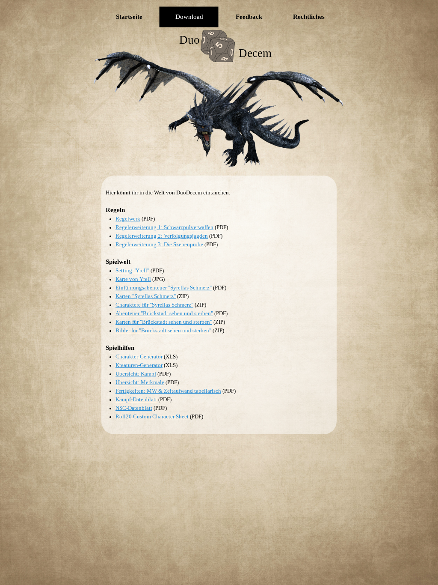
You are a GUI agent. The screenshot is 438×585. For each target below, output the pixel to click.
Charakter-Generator (139, 356)
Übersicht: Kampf (135, 373)
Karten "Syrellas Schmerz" (145, 296)
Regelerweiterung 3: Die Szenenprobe (159, 244)
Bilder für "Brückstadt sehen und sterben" (163, 330)
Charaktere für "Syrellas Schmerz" (154, 304)
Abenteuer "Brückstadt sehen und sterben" (164, 313)
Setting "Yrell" (132, 270)
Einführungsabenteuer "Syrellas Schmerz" (163, 287)
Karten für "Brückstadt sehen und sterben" (163, 322)
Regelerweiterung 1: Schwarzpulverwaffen (164, 227)
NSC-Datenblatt (133, 408)
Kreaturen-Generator (139, 365)
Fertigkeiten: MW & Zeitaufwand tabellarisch (168, 391)
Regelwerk (127, 218)
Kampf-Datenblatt (136, 399)
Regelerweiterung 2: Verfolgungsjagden (161, 236)
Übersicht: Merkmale (139, 382)
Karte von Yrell (133, 279)
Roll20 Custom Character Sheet (152, 416)
